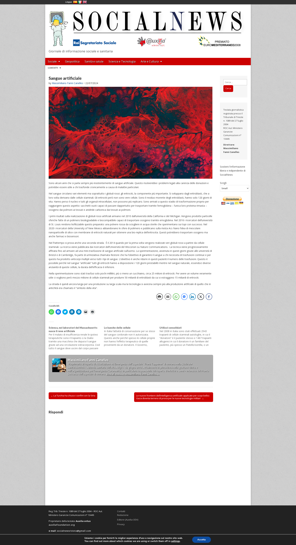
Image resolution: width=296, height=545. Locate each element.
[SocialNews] (148, 26)
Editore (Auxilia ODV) (127, 519)
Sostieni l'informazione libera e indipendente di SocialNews (232, 170)
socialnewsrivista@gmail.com (74, 530)
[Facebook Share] (209, 296)
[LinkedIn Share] (192, 296)
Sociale (52, 61)
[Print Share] (159, 296)
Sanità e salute (94, 61)
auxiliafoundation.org (62, 524)
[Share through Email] (168, 296)
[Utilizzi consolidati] (187, 336)
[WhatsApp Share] (176, 296)
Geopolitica (72, 61)
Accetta (201, 539)
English (85, 2)
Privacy (121, 524)
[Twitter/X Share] (201, 296)
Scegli (223, 183)
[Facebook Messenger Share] (184, 296)
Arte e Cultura (150, 61)
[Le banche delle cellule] (131, 336)
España (75, 2)
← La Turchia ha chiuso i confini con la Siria (73, 395)
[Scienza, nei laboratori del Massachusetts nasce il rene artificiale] (76, 338)
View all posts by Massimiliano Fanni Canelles (133, 374)
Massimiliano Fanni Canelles (67, 83)
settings (175, 541)
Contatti (53, 67)
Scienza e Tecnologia (122, 61)
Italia (80, 2)
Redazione (122, 515)
